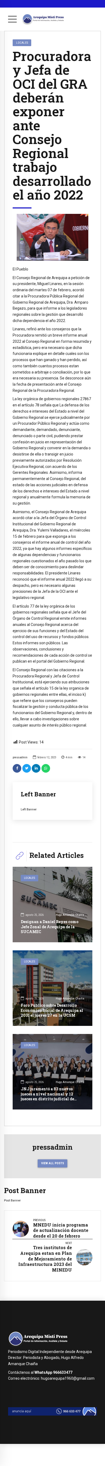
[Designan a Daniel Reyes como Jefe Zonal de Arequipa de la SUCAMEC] (52, 904)
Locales (22, 42)
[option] (52, 237)
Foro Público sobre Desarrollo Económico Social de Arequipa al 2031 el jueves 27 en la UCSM (52, 1010)
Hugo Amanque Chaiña (70, 915)
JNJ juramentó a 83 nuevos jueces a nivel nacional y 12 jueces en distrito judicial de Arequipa (47, 1096)
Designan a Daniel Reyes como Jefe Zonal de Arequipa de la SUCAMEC (49, 926)
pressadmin (20, 757)
